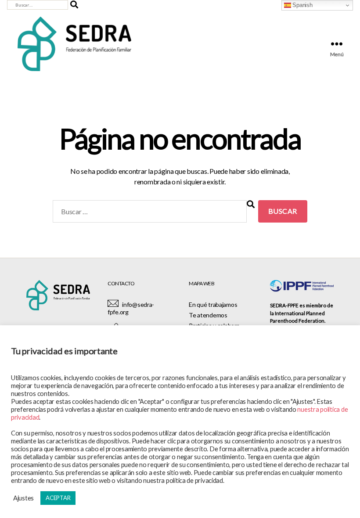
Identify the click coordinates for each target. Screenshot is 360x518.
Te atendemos (208, 315)
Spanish (302, 5)
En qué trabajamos (213, 304)
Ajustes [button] (23, 498)
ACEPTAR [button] (58, 497)
